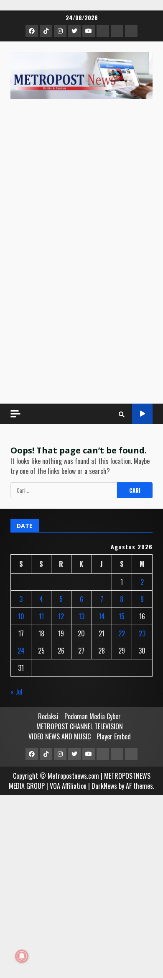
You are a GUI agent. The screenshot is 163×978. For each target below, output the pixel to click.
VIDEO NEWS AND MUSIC (59, 736)
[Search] (122, 414)
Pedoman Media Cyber (92, 716)
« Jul (16, 692)
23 (142, 633)
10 (21, 616)
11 (41, 616)
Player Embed (114, 736)
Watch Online (142, 414)
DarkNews (104, 786)
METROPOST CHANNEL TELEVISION (79, 726)
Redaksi (48, 716)
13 (81, 616)
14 (102, 616)
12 (61, 616)
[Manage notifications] (21, 956)
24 (21, 651)
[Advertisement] (81, 307)
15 (122, 616)
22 (121, 633)
